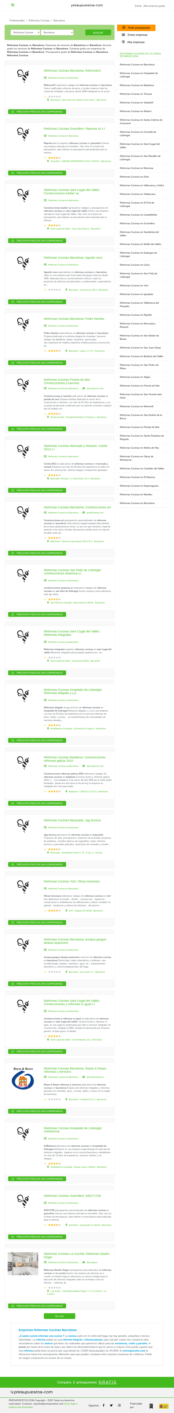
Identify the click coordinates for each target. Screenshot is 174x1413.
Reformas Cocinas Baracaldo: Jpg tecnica (72, 820)
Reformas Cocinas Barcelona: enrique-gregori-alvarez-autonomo (75, 941)
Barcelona (59, 20)
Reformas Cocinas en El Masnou (137, 477)
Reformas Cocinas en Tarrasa (136, 94)
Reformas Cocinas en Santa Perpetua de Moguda (142, 437)
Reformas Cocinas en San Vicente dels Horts (141, 396)
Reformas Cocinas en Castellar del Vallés (142, 468)
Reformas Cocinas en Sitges (135, 377)
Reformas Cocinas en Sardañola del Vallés (139, 234)
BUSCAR (98, 32)
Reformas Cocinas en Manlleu (136, 494)
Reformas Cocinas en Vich (134, 285)
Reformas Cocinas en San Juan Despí (140, 347)
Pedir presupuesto (138, 27)
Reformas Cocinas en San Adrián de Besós (139, 337)
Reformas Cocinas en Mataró (135, 111)
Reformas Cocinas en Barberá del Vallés (141, 356)
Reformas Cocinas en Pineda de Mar (140, 427)
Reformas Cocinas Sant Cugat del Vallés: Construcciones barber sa (72, 191)
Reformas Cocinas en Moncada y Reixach (138, 325)
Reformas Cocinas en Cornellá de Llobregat (138, 134)
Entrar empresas (137, 34)
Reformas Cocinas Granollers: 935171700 (72, 1195)
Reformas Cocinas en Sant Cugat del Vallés (140, 146)
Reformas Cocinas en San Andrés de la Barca (141, 417)
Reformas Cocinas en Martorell (136, 406)
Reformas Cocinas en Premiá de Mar (140, 385)
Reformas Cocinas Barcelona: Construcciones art (77, 507)
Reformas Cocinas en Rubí (134, 176)
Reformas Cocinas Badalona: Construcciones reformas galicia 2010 (75, 759)
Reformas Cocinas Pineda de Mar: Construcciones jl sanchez (67, 381)
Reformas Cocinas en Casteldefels (138, 214)
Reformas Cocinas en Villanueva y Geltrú (142, 185)
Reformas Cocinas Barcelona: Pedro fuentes (74, 318)
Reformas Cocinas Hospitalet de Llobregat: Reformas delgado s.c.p (73, 691)
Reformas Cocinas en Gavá (135, 264)
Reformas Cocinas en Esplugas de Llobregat (138, 254)
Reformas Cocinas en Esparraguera (139, 485)
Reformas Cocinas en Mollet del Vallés (140, 244)
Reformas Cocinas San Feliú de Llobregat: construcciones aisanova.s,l (72, 571)
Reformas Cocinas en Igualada (136, 294)
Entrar (138, 6)
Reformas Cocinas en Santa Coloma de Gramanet (141, 121)
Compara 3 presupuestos (87, 1382)
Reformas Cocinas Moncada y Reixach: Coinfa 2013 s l (75, 447)
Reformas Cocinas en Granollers (137, 223)
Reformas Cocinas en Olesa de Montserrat (136, 458)
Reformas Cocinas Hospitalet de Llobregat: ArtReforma (73, 1129)
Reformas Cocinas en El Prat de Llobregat (137, 204)
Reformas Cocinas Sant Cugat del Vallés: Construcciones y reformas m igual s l (72, 1002)
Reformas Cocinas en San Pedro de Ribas (139, 367)
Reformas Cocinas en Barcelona (137, 64)
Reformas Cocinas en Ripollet (136, 314)
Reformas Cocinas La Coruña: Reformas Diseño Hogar (76, 1255)
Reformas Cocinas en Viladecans (137, 194)
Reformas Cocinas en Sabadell (136, 102)
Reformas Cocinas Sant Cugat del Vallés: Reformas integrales (72, 633)
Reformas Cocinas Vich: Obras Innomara (72, 881)
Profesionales (17, 20)
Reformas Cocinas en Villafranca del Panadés (139, 304)
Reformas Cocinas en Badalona (137, 85)
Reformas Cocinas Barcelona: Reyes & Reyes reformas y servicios (75, 1070)
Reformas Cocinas (39, 20)
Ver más (59, 1316)
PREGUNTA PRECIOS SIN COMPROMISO (39, 111)
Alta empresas (136, 42)
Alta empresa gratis (154, 6)
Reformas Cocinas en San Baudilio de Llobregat (140, 158)
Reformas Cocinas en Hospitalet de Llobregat (139, 75)
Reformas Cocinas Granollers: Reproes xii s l (74, 128)
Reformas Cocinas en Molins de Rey (139, 447)
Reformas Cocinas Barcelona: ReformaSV (72, 70)
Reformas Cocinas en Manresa (136, 168)
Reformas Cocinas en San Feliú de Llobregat (138, 275)
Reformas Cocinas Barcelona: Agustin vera (73, 257)
